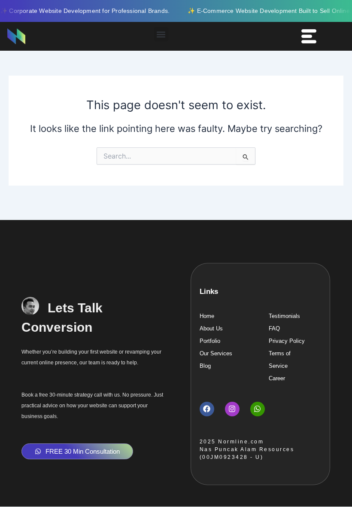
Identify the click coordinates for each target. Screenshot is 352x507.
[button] (161, 34)
